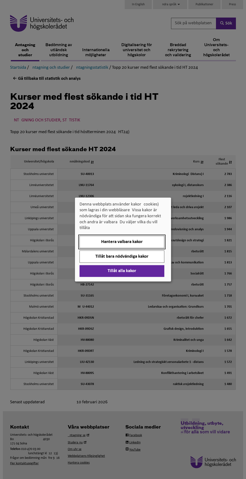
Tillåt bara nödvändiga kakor (121, 256)
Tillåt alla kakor (122, 271)
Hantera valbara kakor (122, 242)
